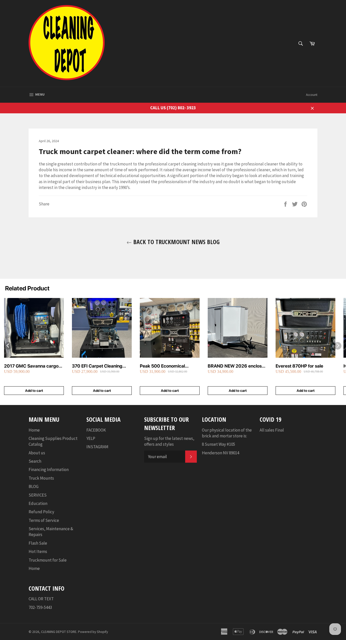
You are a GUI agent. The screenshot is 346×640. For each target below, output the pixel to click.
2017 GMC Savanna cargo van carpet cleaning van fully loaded (33, 366)
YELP (90, 438)
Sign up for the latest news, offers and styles (169, 441)
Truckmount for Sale (48, 560)
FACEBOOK (96, 430)
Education (38, 503)
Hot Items (38, 551)
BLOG (34, 486)
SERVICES (38, 495)
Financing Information (49, 469)
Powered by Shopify (93, 632)
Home (34, 430)
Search (35, 461)
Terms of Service (44, 520)
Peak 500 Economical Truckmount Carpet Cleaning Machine (170, 366)
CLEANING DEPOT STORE (58, 632)
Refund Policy (41, 512)
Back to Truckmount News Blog (176, 242)
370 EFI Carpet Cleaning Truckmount (97, 366)
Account (311, 95)
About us (37, 453)
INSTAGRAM (97, 447)
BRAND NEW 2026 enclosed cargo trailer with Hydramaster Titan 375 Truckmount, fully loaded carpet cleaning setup (237, 366)
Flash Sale (38, 543)
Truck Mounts (41, 478)
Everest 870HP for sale (299, 366)
